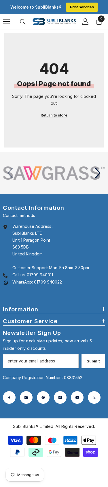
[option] (54, 173)
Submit (93, 361)
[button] (98, 173)
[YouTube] (77, 397)
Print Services (82, 7)
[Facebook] (9, 397)
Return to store (54, 115)
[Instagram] (26, 397)
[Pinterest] (43, 397)
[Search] (22, 21)
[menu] (6, 21)
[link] (54, 173)
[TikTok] (60, 397)
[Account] (85, 21)
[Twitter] (94, 397)
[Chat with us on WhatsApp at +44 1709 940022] (6, 282)
